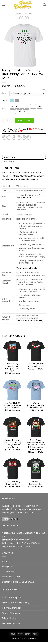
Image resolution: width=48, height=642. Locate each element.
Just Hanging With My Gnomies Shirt (36, 365)
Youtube (26, 509)
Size (4, 109)
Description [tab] (9, 157)
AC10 (20, 131)
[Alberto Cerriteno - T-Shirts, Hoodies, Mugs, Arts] (24, 4)
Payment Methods (11, 607)
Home (18, 14)
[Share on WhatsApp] (4, 137)
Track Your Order (11, 576)
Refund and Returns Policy (15, 602)
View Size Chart (23, 197)
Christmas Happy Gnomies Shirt (12, 483)
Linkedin (6, 512)
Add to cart (24, 120)
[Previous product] (27, 18)
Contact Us (8, 571)
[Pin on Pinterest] (23, 137)
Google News (28, 512)
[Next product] (21, 18)
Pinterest (36, 509)
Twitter (17, 509)
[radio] (12, 101)
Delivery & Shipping (12, 597)
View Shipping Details (26, 268)
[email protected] (20, 539)
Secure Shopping (11, 613)
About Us (6, 561)
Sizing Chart (8, 566)
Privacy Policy (9, 618)
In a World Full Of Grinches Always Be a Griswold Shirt (12, 405)
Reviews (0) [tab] (9, 162)
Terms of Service (11, 623)
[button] (3, 4)
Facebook (7, 509)
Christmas (28, 14)
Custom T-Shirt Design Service (18, 582)
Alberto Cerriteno (27, 638)
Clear (43, 90)
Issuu (13, 512)
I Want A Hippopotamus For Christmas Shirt (35, 405)
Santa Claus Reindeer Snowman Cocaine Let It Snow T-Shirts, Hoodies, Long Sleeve (36, 445)
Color (4, 100)
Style (4, 93)
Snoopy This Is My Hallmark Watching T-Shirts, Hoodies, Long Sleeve (12, 443)
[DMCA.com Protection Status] (10, 518)
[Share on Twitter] (14, 137)
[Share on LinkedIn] (28, 137)
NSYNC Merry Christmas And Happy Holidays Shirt (12, 367)
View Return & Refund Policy (29, 320)
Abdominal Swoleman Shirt (36, 483)
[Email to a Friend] (19, 137)
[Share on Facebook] (9, 137)
